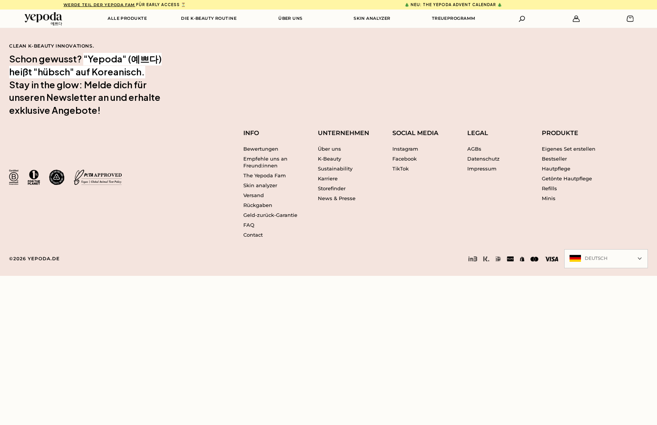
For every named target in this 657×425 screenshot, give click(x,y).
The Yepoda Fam (264, 175)
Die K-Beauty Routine (208, 18)
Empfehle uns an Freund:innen (265, 162)
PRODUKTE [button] (560, 133)
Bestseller (554, 159)
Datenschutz (483, 159)
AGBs (474, 149)
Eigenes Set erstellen (568, 149)
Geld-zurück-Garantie (270, 215)
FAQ (248, 225)
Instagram (405, 149)
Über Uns (290, 18)
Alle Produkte (127, 18)
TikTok (400, 169)
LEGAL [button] (477, 133)
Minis (548, 198)
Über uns (329, 149)
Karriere (328, 178)
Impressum (482, 169)
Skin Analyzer (372, 18)
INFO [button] (251, 133)
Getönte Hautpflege (567, 178)
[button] (522, 18)
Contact (253, 235)
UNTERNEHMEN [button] (343, 133)
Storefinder (332, 188)
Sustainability (335, 169)
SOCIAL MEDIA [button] (415, 133)
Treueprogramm (454, 18)
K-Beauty (329, 159)
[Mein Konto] (576, 18)
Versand (253, 195)
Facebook (404, 159)
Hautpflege (556, 169)
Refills (549, 188)
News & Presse (336, 198)
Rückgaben (257, 205)
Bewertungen (260, 149)
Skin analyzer (260, 185)
